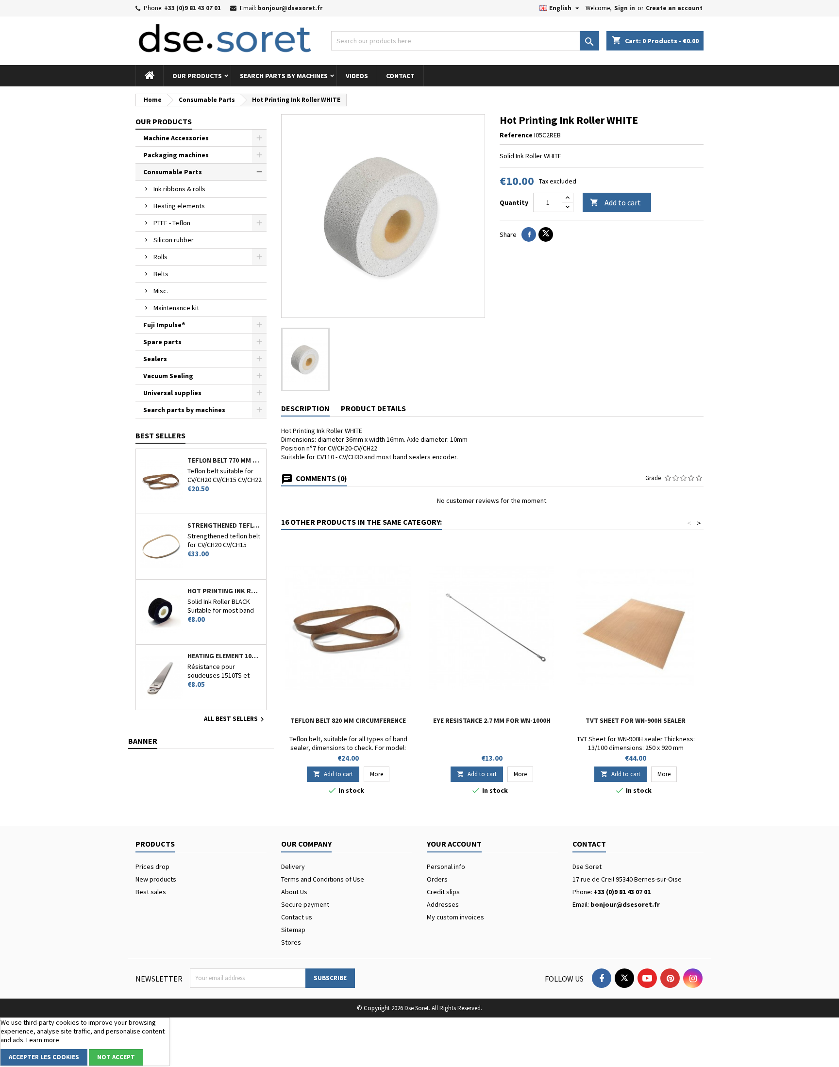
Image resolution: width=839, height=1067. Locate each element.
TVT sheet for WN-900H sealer (636, 720)
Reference (516, 135)
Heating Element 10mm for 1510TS (224, 655)
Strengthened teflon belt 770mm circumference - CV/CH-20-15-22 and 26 (224, 525)
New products (155, 879)
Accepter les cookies (44, 1057)
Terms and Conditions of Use (322, 879)
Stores (291, 942)
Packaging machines (176, 154)
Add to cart (615, 202)
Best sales (150, 891)
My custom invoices (455, 917)
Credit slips (443, 891)
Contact (400, 75)
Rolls (160, 256)
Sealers (155, 358)
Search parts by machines (284, 75)
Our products (197, 75)
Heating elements (179, 205)
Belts (160, 273)
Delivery (293, 866)
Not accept (116, 1057)
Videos (357, 75)
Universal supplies (172, 392)
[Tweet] (545, 234)
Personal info (446, 866)
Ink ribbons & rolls (179, 188)
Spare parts (162, 341)
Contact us (296, 917)
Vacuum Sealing (168, 375)
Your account (454, 844)
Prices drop (152, 866)
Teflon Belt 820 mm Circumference (348, 720)
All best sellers (235, 719)
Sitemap (293, 929)
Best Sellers (160, 435)
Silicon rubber (173, 239)
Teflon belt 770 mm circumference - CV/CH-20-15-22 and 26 (224, 460)
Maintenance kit (176, 307)
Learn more (42, 1039)
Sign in (624, 8)
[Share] (528, 234)
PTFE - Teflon (171, 222)
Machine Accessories (176, 137)
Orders (437, 879)
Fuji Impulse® (164, 324)
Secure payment (305, 904)
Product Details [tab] (373, 408)
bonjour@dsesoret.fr (290, 8)
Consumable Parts (172, 171)
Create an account (674, 8)
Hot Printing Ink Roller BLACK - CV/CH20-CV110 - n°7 (224, 590)
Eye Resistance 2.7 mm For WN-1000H (492, 720)
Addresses (443, 904)
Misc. (160, 290)
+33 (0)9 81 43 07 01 (192, 8)
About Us (294, 891)
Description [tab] (305, 408)
